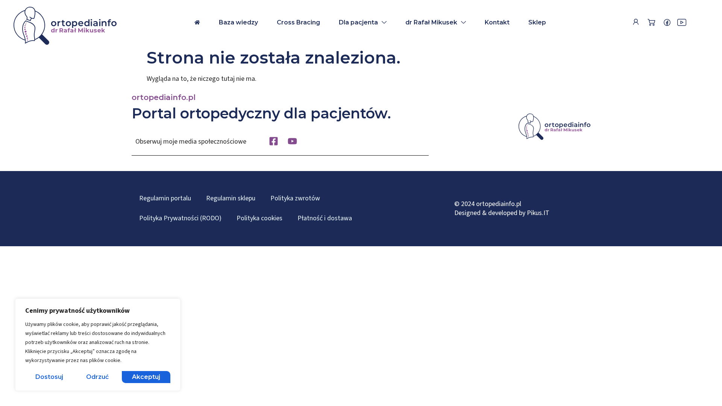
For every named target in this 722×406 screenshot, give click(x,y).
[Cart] (651, 22)
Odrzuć (97, 376)
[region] (97, 344)
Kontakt (497, 22)
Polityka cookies (259, 218)
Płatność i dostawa (324, 218)
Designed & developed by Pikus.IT (501, 213)
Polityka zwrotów (295, 198)
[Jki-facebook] (667, 22)
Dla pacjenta (358, 22)
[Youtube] (292, 141)
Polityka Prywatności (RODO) (180, 218)
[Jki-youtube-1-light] (681, 22)
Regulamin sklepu (230, 198)
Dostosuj (49, 376)
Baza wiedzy (238, 22)
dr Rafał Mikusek (431, 22)
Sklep (537, 22)
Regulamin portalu (165, 198)
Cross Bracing (298, 22)
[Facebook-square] (273, 141)
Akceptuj (146, 376)
